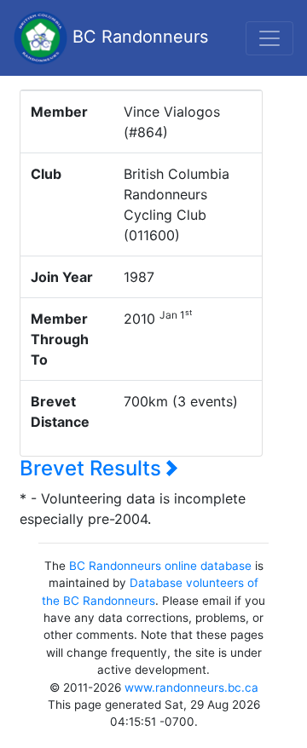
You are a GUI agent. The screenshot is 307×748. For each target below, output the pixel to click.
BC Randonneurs (137, 36)
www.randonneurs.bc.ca (191, 687)
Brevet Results (93, 468)
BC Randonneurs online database (160, 566)
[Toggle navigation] (269, 38)
